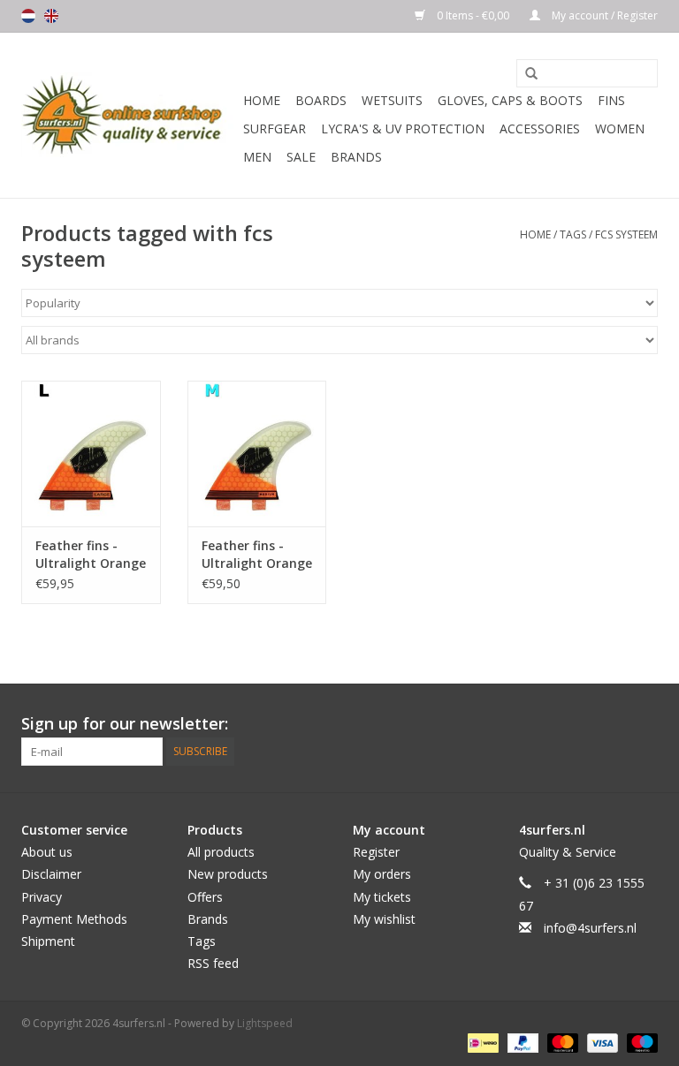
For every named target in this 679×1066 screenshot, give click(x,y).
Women (620, 128)
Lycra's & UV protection (402, 128)
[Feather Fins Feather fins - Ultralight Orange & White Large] (91, 453)
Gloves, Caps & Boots (510, 100)
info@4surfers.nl (590, 927)
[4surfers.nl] (129, 115)
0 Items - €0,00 (473, 15)
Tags (573, 234)
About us (46, 851)
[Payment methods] (481, 1041)
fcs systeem (626, 234)
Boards (321, 100)
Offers (205, 896)
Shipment (48, 941)
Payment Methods (74, 919)
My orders (382, 874)
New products (227, 874)
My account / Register (603, 15)
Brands (356, 156)
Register (376, 851)
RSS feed (213, 963)
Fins (611, 100)
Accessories (540, 128)
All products (221, 851)
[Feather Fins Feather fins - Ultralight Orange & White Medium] (257, 453)
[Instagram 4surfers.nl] (643, 724)
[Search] (525, 74)
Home (261, 100)
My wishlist (384, 919)
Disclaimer (51, 874)
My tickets (382, 896)
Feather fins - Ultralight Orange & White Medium (257, 554)
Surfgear (274, 128)
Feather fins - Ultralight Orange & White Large (90, 554)
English (51, 16)
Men (257, 156)
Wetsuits (392, 100)
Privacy (41, 896)
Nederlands (28, 16)
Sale (301, 156)
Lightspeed (265, 1023)
